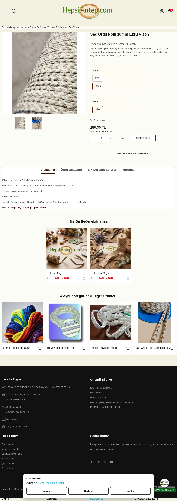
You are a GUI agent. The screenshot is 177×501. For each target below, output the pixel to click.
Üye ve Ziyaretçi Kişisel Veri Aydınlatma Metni (111, 402)
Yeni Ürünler (7, 458)
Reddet (88, 491)
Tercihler (130, 491)
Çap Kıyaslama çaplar (12, 454)
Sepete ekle (143, 138)
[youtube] (111, 462)
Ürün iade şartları (98, 397)
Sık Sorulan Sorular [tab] (102, 169)
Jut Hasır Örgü (100, 273)
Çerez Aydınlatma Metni (51, 482)
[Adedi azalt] (92, 138)
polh (36, 207)
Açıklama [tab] (48, 169)
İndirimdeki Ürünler (11, 449)
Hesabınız (96, 499)
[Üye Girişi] (162, 11)
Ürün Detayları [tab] (71, 169)
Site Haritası (7, 468)
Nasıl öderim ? (97, 393)
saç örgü (27, 207)
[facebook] (91, 462)
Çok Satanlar (8, 463)
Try (19, 207)
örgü (13, 207)
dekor (43, 207)
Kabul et (47, 491)
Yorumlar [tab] (129, 169)
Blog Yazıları (7, 444)
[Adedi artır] (110, 138)
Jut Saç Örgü (55, 273)
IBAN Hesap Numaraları (101, 388)
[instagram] (98, 462)
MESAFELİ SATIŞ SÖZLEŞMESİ (105, 407)
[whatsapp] (104, 462)
